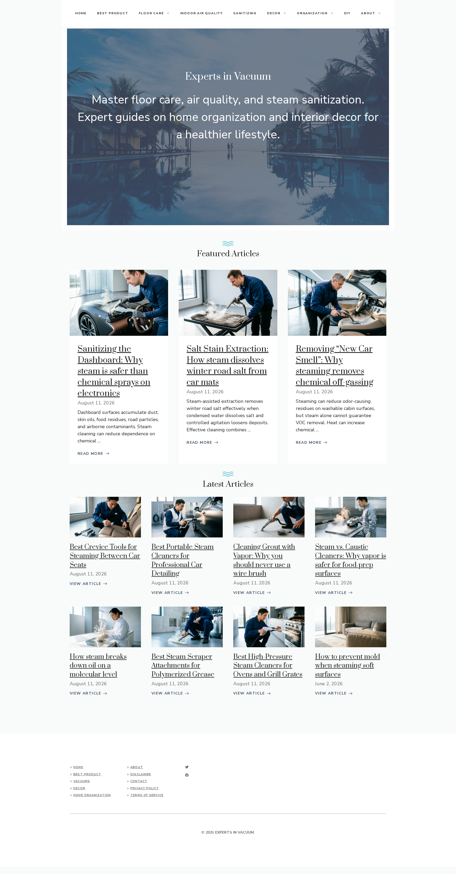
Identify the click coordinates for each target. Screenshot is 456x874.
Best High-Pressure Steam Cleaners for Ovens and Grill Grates (267, 666)
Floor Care (151, 13)
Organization (312, 13)
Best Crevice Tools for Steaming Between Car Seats (105, 556)
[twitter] (186, 767)
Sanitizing (244, 13)
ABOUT (368, 13)
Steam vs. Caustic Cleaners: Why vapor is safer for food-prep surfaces (350, 560)
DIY (347, 13)
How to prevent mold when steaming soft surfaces (347, 666)
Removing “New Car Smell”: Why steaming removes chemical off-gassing (334, 366)
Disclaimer (140, 774)
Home (78, 767)
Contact (138, 781)
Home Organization (92, 795)
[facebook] (186, 775)
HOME (81, 13)
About (136, 767)
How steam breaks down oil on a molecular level (98, 666)
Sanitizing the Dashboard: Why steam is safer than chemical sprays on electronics (114, 371)
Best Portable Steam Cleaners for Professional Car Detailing (182, 560)
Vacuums (81, 781)
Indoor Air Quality (201, 13)
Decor (274, 13)
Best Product (112, 13)
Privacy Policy (144, 788)
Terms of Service (146, 795)
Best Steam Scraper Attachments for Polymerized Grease (182, 666)
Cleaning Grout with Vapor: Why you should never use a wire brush (264, 560)
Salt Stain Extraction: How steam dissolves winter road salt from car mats (227, 366)
